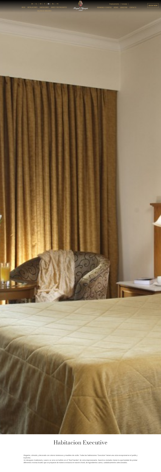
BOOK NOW (153, 5)
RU (53, 4)
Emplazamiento (114, 4)
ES (48, 4)
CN (40, 4)
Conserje (124, 4)
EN (32, 4)
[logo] (81, 5)
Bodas (116, 7)
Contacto (132, 7)
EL (36, 4)
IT (44, 4)
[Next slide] (157, 158)
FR (57, 4)
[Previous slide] (3, 158)
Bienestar (123, 7)
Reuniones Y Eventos (104, 7)
